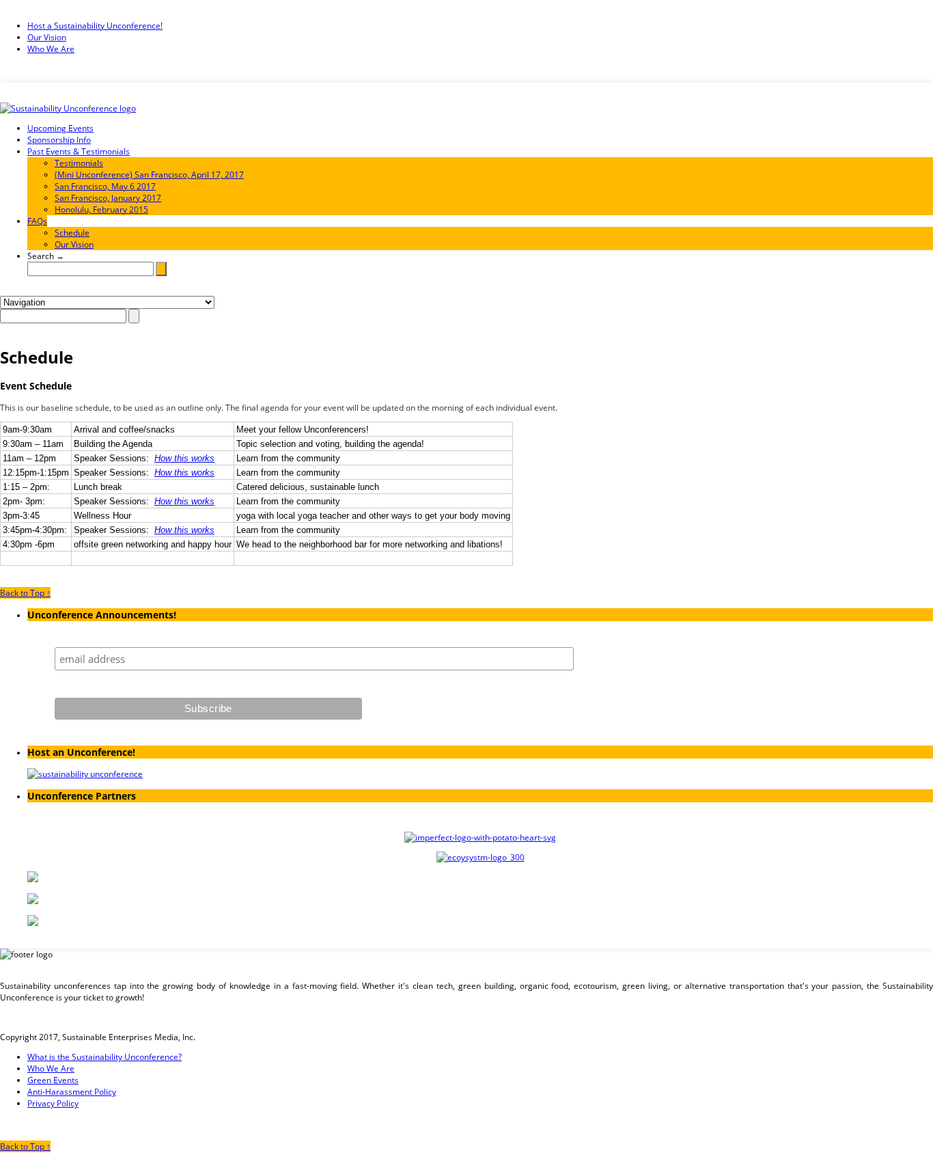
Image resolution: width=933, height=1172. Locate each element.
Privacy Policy (53, 1103)
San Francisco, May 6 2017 (105, 186)
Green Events (53, 1080)
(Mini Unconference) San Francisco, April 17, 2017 (149, 174)
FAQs (37, 221)
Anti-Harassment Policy (71, 1092)
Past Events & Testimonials (78, 151)
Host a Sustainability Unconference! (95, 25)
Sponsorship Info (59, 140)
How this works (184, 458)
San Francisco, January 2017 (108, 198)
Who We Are (50, 49)
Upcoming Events (60, 128)
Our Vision (46, 37)
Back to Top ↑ (25, 593)
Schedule (72, 233)
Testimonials (79, 163)
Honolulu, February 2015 (101, 209)
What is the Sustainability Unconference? (104, 1057)
